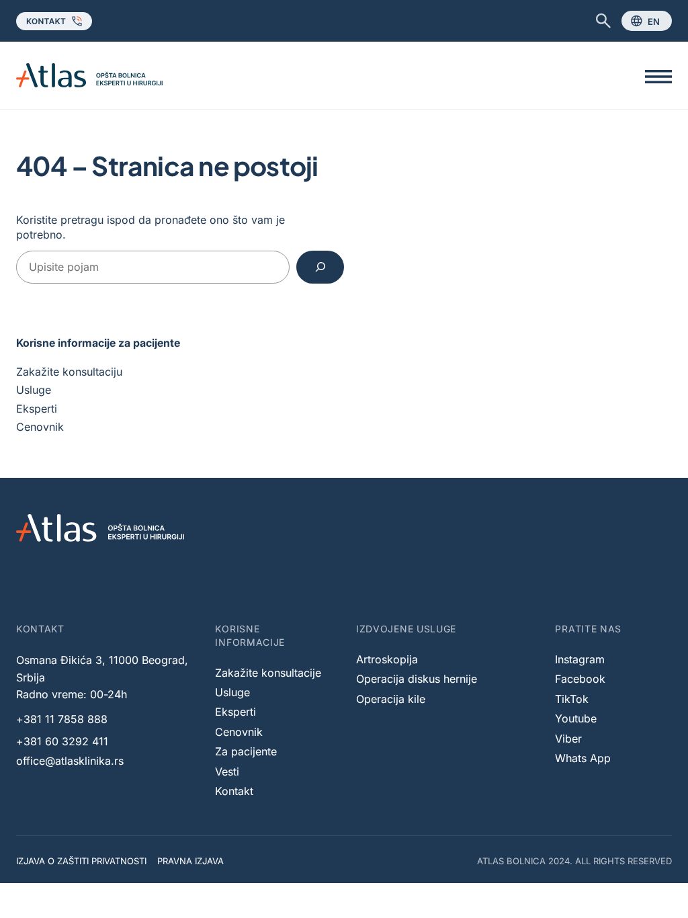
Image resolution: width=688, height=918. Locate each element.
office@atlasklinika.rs (70, 760)
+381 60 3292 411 (62, 741)
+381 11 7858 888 (62, 719)
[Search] (320, 267)
